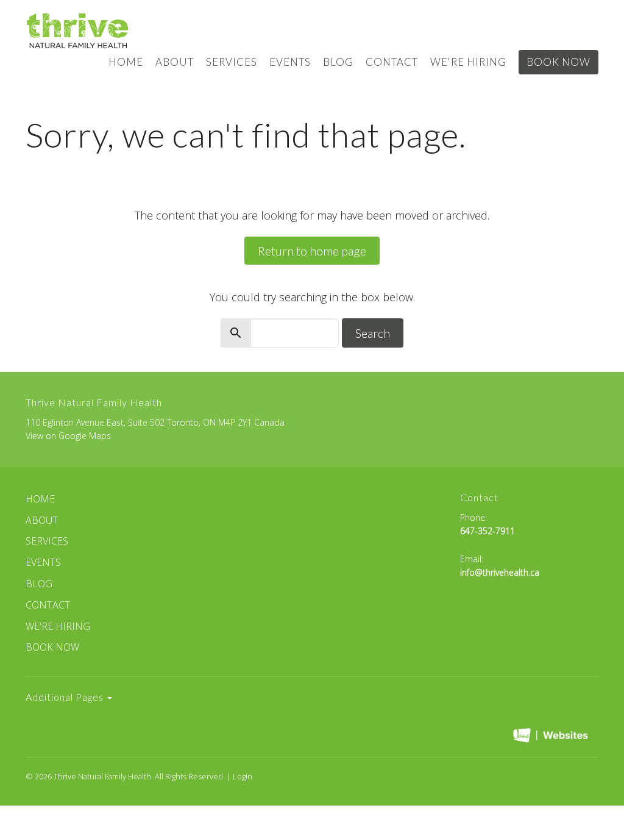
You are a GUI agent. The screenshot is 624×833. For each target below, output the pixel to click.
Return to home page (312, 250)
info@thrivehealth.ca (499, 572)
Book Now (558, 61)
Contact (392, 61)
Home (125, 61)
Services (231, 61)
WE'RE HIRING (468, 61)
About (174, 61)
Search (372, 333)
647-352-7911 (487, 531)
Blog (338, 61)
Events (290, 61)
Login (242, 776)
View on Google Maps (68, 436)
